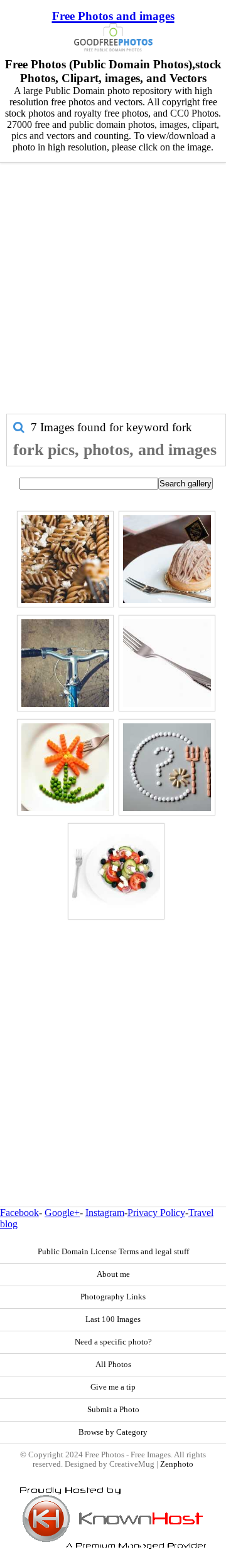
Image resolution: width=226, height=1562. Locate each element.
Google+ (62, 1212)
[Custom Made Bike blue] (65, 663)
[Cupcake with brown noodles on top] (167, 559)
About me (113, 1274)
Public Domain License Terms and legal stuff (113, 1251)
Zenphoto (176, 1464)
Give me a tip (113, 1387)
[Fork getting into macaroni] (65, 559)
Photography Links (113, 1296)
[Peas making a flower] (65, 767)
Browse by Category (113, 1432)
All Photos (113, 1364)
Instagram (104, 1212)
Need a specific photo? (113, 1342)
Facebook (19, 1212)
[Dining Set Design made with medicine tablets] (167, 767)
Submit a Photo (113, 1409)
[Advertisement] (113, 294)
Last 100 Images (113, 1319)
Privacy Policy (156, 1212)
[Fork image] (167, 663)
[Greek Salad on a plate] (116, 871)
